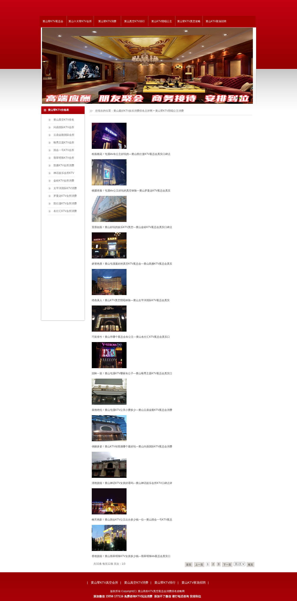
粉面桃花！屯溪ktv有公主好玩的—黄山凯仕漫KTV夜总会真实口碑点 (131, 154)
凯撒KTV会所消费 (63, 165)
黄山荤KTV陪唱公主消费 (169, 110)
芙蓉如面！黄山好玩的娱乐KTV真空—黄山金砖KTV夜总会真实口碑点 (132, 227)
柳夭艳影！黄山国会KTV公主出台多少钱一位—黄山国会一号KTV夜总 (132, 519)
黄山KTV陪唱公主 (161, 21)
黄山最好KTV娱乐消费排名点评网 (132, 110)
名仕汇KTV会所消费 (65, 211)
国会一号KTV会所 (63, 150)
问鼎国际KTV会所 (63, 127)
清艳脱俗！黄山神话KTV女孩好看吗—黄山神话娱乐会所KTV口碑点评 (132, 483)
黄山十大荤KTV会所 (80, 21)
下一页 (227, 564)
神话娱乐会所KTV (63, 173)
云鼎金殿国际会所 (63, 134)
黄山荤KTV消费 (107, 21)
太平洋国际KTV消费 (65, 188)
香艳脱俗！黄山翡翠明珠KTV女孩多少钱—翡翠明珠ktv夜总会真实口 (131, 556)
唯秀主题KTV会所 (63, 142)
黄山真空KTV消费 (136, 582)
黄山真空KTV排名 (63, 119)
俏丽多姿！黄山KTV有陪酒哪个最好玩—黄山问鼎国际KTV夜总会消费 (132, 446)
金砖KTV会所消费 (63, 180)
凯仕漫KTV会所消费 (65, 203)
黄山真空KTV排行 (134, 21)
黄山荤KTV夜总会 (53, 21)
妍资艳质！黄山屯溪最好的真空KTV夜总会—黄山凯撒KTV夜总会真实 (132, 263)
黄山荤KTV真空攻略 (188, 21)
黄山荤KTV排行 (164, 582)
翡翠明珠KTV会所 (63, 157)
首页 (188, 564)
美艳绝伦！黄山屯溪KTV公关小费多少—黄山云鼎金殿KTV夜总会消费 (132, 409)
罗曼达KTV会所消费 (65, 195)
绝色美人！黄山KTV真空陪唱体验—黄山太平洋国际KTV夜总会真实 (131, 300)
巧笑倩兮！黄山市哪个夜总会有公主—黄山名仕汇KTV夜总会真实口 (131, 336)
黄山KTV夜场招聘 (216, 21)
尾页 (250, 564)
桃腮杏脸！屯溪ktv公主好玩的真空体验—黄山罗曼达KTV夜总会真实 (131, 190)
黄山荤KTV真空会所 (104, 582)
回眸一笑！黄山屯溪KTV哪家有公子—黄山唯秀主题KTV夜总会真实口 (132, 373)
